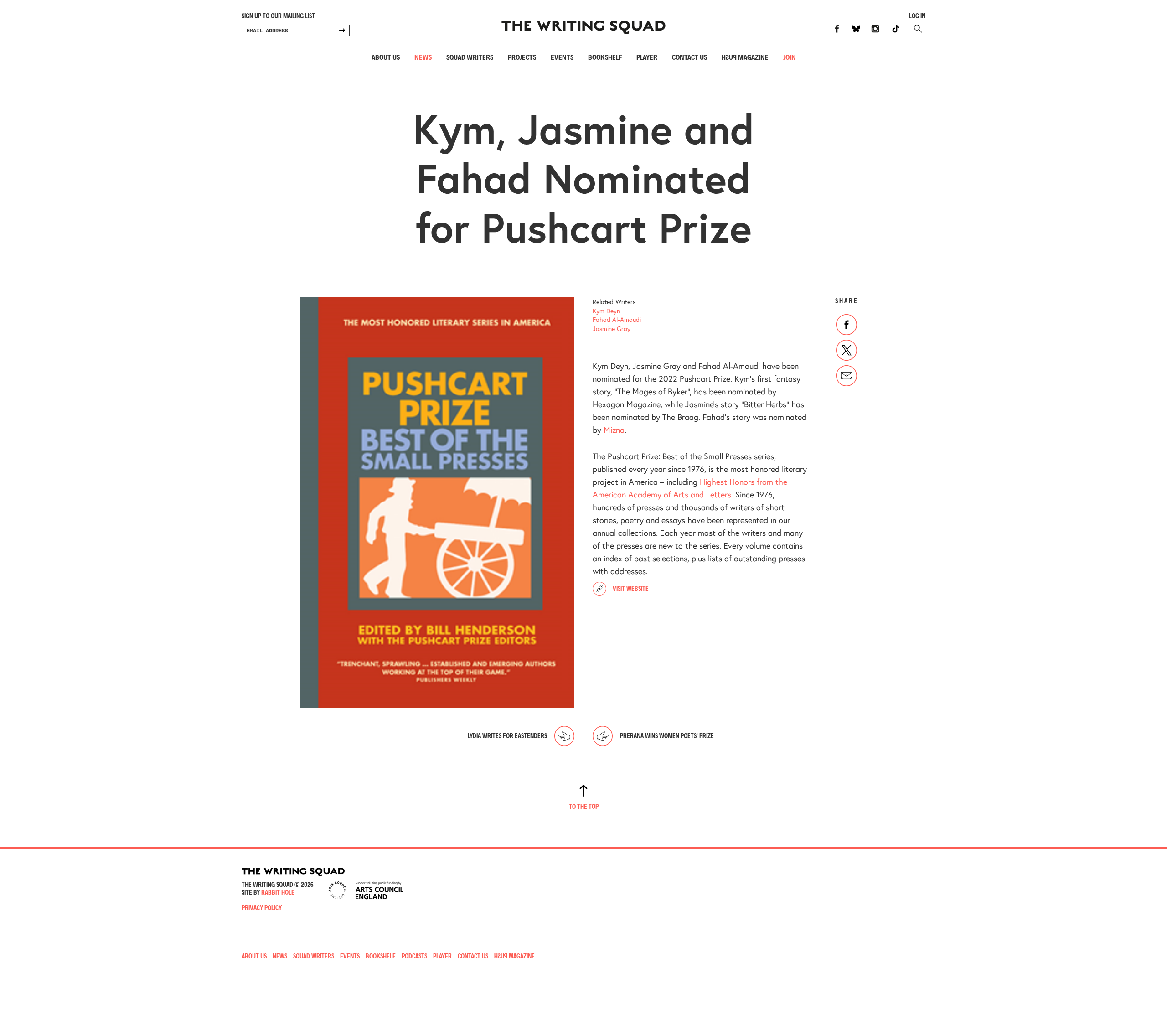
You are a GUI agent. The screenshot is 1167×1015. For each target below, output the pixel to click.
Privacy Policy (262, 907)
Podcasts (414, 956)
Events (562, 56)
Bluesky (856, 29)
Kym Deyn (606, 310)
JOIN (789, 56)
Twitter (846, 350)
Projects (522, 56)
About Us (386, 56)
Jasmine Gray (611, 328)
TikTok (896, 29)
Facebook (837, 29)
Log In (917, 16)
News (423, 56)
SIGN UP (342, 30)
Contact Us (473, 956)
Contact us (689, 56)
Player (646, 56)
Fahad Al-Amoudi (617, 319)
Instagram (875, 29)
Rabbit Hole (277, 892)
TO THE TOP (584, 806)
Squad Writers (469, 56)
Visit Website (631, 588)
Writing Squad (583, 23)
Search (916, 29)
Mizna (614, 429)
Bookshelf (605, 56)
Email (846, 375)
